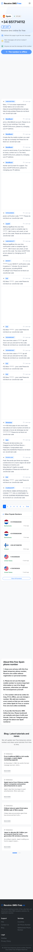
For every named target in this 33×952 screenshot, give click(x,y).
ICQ (7, 278)
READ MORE (7, 771)
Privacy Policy (6, 941)
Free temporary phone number (16, 947)
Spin (7, 440)
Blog (2, 928)
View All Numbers (16, 578)
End (27, 506)
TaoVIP (8, 223)
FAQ (2, 922)
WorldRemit (9, 119)
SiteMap (4, 938)
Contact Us (5, 925)
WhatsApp (9, 422)
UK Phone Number (24, 925)
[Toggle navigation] (29, 3)
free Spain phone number (13, 663)
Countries (21, 922)
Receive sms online (10, 673)
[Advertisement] (16, 79)
